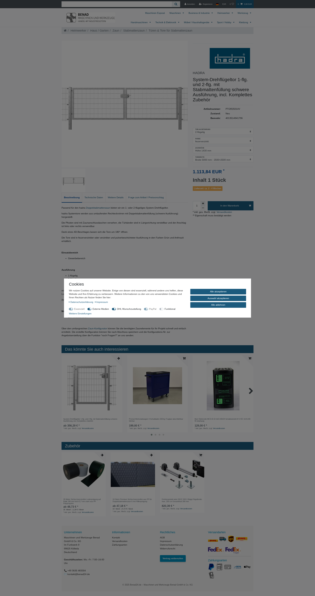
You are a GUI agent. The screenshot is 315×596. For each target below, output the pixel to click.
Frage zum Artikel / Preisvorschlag (146, 197)
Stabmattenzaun (133, 30)
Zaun (115, 30)
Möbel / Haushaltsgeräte (197, 22)
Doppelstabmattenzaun (98, 207)
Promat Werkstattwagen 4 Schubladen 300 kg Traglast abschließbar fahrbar (156, 420)
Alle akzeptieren (218, 291)
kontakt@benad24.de (78, 574)
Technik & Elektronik (166, 22)
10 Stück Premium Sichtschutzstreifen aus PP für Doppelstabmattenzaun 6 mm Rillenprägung (132, 500)
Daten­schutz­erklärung (82, 302)
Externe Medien (101, 308)
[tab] (72, 197)
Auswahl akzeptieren (218, 298)
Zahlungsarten (119, 544)
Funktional (170, 308)
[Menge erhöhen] (203, 203)
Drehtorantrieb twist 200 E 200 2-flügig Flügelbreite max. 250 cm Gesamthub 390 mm (182, 500)
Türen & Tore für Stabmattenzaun (170, 30)
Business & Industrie (199, 13)
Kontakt (116, 537)
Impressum (166, 541)
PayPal (152, 308)
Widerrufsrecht (167, 548)
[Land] (217, 4)
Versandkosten (224, 212)
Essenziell (79, 308)
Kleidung (244, 22)
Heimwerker (224, 13)
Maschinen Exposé (155, 13)
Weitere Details (116, 197)
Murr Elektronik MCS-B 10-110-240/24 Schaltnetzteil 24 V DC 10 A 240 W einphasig (222, 420)
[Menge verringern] (203, 208)
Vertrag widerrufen (173, 558)
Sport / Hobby (224, 22)
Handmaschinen (139, 22)
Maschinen (175, 13)
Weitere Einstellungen (80, 313)
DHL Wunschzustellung (129, 308)
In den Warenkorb (229, 205)
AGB (162, 537)
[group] (157, 385)
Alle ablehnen (218, 304)
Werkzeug (243, 13)
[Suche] (176, 4)
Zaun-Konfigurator (97, 328)
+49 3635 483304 (76, 570)
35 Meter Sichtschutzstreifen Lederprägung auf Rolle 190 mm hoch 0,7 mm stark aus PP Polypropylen (82, 501)
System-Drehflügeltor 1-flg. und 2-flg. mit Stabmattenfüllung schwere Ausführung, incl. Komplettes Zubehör (90, 420)
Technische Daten (93, 197)
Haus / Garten (99, 30)
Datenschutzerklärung (171, 544)
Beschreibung (72, 197)
